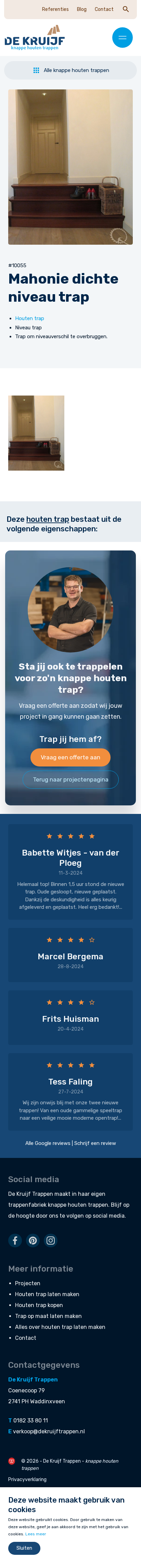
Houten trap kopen (39, 1305)
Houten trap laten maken (47, 1294)
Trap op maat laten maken (48, 1316)
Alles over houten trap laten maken (60, 1327)
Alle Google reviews (47, 1143)
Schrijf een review (95, 1143)
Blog (82, 9)
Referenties (55, 9)
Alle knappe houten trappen (76, 70)
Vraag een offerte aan (70, 757)
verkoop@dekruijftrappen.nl (49, 1431)
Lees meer (35, 1534)
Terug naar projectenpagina (70, 779)
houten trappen (88, 1205)
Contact (104, 9)
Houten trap (29, 318)
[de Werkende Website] (11, 1461)
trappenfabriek (27, 1205)
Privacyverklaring (27, 1479)
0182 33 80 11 (30, 1420)
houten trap (47, 519)
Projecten (27, 1283)
